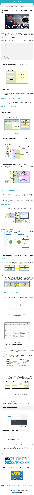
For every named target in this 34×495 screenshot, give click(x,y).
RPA (8, 485)
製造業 (32, 485)
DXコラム (7, 485)
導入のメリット (11, 33)
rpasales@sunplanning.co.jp (6, 454)
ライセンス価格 (15, 33)
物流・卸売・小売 (29, 485)
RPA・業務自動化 (12, 485)
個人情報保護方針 (20, 490)
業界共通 (21, 485)
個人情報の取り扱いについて (25, 490)
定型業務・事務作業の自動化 (17, 485)
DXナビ (12, 490)
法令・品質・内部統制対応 (24, 485)
